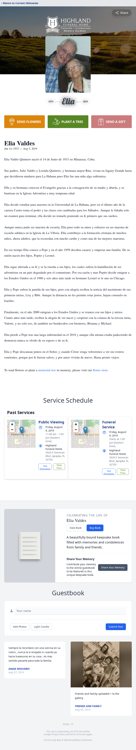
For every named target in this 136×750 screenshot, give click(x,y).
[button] (21, 430)
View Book (75, 527)
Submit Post (116, 626)
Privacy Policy (58, 734)
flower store (100, 370)
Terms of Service (77, 734)
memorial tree (47, 370)
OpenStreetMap (72, 740)
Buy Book (95, 527)
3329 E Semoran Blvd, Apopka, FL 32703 (55, 456)
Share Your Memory (112, 567)
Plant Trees (59, 467)
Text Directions (45, 467)
